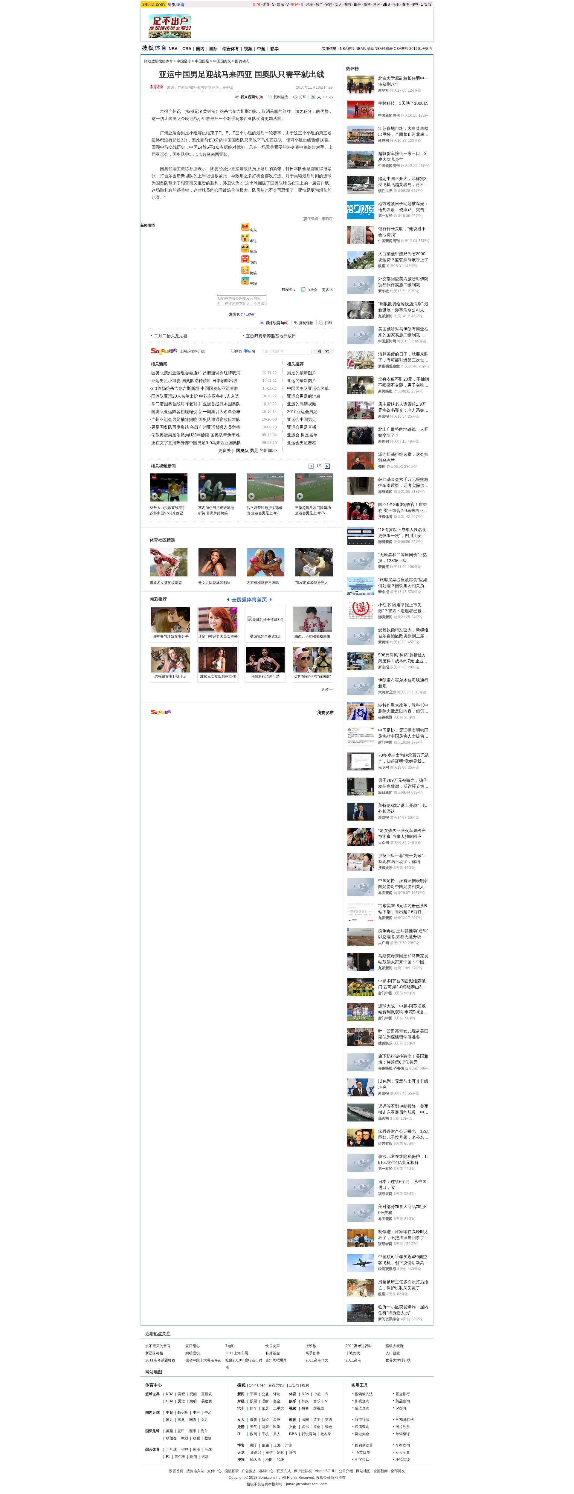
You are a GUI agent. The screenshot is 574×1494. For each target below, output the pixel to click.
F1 (168, 1457)
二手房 (278, 1408)
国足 (169, 1420)
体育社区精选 (162, 540)
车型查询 (403, 1445)
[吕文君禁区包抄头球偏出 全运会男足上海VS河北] (265, 487)
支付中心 (214, 1471)
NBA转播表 (384, 49)
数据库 (183, 1412)
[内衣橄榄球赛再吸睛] (266, 562)
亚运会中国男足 (301, 419)
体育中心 (153, 1385)
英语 (328, 1420)
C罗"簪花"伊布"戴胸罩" (312, 676)
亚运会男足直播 (301, 427)
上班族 (311, 1346)
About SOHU (325, 1471)
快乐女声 (272, 1346)
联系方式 (284, 1471)
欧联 (196, 1438)
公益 (265, 1394)
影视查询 (362, 1401)
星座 (276, 1420)
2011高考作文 (317, 1360)
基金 (276, 1401)
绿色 (328, 1427)
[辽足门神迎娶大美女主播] (218, 620)
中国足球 (184, 61)
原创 (316, 1427)
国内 (200, 48)
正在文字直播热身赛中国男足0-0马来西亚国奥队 (196, 442)
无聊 (253, 284)
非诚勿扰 (353, 1353)
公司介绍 (346, 1471)
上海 (277, 1445)
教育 (292, 1420)
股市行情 (362, 1420)
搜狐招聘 (232, 1471)
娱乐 (280, 4)
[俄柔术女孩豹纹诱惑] (169, 562)
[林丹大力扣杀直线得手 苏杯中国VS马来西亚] (168, 487)
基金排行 (403, 1394)
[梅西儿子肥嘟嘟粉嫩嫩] (312, 620)
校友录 (325, 1434)
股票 (253, 1401)
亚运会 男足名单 (302, 435)
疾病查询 (362, 1427)
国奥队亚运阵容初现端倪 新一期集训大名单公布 (195, 411)
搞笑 (253, 273)
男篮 (181, 1401)
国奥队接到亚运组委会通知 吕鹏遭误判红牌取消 (195, 372)
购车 (253, 1408)
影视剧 (318, 1408)
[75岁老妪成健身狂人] (314, 562)
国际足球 (152, 1431)
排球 (184, 1449)
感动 (253, 252)
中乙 (208, 1412)
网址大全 (362, 1434)
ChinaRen (257, 1385)
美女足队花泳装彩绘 (214, 583)
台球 (208, 1449)
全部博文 (398, 1471)
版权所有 (338, 1477)
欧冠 (184, 1438)
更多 (325, 290)
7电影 (230, 1346)
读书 (305, 1427)
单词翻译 (403, 1434)
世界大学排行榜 (398, 1360)
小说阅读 (403, 1460)
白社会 (312, 290)
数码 (253, 1434)
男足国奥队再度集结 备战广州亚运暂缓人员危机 (195, 427)
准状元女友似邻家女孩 (218, 676)
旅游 (241, 1427)
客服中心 (266, 1471)
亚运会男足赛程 (301, 442)
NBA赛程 (347, 49)
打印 (302, 97)
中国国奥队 (222, 61)
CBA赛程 (401, 49)
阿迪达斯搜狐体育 (158, 61)
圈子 (253, 1445)
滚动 (205, 1457)
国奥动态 (242, 61)
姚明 (193, 1401)
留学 (316, 1420)
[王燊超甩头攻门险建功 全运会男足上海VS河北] (313, 487)
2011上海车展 (236, 1353)
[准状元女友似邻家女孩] (218, 660)
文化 (292, 1427)
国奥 (181, 1420)
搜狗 (415, 4)
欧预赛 (171, 1438)
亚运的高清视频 (301, 403)
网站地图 (363, 1471)
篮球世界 (152, 1394)
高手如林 (313, 1353)
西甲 (192, 1431)
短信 (269, 1452)
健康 (265, 1427)
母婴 (253, 1420)
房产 (319, 4)
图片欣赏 (403, 1427)
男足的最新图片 (301, 372)
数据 (208, 1438)
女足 (204, 1420)
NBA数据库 (364, 49)
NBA (173, 48)
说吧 (395, 4)
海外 (204, 1431)
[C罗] (312, 660)
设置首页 (176, 1471)
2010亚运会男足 (302, 411)
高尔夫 (180, 1457)
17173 (426, 4)
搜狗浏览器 (364, 1445)
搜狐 (241, 1385)
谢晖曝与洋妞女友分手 (171, 636)
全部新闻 (380, 1471)
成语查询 (362, 1408)
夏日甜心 (192, 1346)
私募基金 (272, 1353)
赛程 (181, 1394)
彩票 (274, 48)
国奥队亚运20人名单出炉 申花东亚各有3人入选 (195, 396)
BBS (386, 4)
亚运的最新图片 (301, 380)
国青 (192, 1420)
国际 (213, 48)
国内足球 (152, 1412)
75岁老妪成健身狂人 (311, 583)
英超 (169, 1431)
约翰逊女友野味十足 (171, 676)
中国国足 (202, 61)
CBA (186, 48)
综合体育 (230, 48)
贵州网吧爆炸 (276, 1360)
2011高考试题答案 (160, 1360)
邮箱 (265, 1445)
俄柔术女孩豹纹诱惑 (166, 583)
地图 (269, 1460)
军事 (253, 1394)
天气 (253, 1427)
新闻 (256, 4)
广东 (288, 1445)
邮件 (357, 4)
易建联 (206, 1401)
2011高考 (353, 1360)
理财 (265, 1401)
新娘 (265, 1420)
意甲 (181, 1431)
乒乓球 (171, 1449)
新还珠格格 (154, 1353)
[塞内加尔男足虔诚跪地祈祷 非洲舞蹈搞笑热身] (217, 487)
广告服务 (249, 1471)
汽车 (309, 4)
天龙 (241, 1452)
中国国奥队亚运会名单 (308, 388)
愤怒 (253, 262)
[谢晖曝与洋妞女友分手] (170, 620)
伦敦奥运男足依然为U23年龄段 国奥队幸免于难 (195, 435)
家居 (328, 4)
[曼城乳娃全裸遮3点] (265, 620)
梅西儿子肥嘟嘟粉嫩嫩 (312, 636)
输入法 (255, 1460)
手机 (265, 1434)
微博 (367, 4)
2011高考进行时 (359, 1346)
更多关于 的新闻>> (247, 450)
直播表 (206, 1394)
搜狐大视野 (395, 1346)
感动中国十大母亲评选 (203, 1360)
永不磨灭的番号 (157, 1346)
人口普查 (393, 1353)
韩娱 (305, 1401)
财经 (294, 4)
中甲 (196, 1412)
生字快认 (362, 1460)
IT (302, 4)
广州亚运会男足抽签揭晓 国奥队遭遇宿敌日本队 (195, 419)
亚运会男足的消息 (303, 396)
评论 (276, 1394)
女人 (338, 4)
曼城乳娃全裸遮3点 (265, 636)
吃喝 (276, 1427)
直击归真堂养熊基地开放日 (271, 335)
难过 (253, 241)
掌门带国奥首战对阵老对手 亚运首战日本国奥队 (195, 403)
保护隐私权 (303, 1471)
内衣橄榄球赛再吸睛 (263, 583)
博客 (376, 4)
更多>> (327, 689)
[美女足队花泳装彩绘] (217, 562)
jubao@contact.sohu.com (306, 1484)
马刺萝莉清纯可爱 (265, 676)
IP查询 (401, 1408)
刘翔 (193, 1457)
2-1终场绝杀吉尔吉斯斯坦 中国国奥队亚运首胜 (194, 388)
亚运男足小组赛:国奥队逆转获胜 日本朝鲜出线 (194, 380)
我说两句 (309, 1434)
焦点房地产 (277, 1385)
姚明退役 (192, 1353)
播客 (305, 1408)
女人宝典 (403, 1452)
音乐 (316, 1401)
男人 (276, 1434)
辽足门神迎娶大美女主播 (218, 636)
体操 (196, 1449)
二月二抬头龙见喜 (170, 335)
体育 (266, 4)
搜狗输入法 (364, 1394)
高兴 (253, 230)
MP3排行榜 (405, 1420)
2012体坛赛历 (420, 49)
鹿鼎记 (255, 1452)
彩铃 (280, 1452)
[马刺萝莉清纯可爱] (265, 660)
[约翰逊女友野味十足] (170, 660)
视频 (348, 4)
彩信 (292, 1452)
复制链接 (281, 97)
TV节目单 (362, 1452)
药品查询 (403, 1401)
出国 (305, 1420)
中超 (261, 48)
